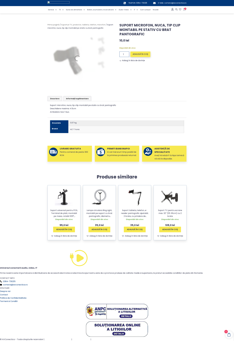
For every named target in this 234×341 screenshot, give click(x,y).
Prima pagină (53, 24)
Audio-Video (124, 10)
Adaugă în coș (140, 54)
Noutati (155, 10)
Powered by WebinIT (101, 339)
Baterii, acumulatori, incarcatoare (100, 10)
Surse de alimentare (74, 10)
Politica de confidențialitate (58, 339)
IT (134, 10)
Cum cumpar (145, 10)
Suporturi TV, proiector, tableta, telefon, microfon (83, 24)
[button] (132, 60)
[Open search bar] (176, 9)
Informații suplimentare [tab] (77, 98)
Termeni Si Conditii (81, 339)
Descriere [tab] (54, 98)
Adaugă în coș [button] (64, 229)
